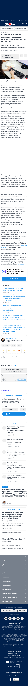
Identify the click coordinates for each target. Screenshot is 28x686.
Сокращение (5, 345)
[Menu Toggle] (2, 24)
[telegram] (5, 618)
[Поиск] (19, 24)
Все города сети (7, 601)
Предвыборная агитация (9, 593)
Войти (6, 380)
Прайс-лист (5, 573)
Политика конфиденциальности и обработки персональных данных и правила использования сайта (14, 658)
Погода (13, 20)
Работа (13, 345)
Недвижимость (5, 20)
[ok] (14, 618)
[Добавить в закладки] (21, 55)
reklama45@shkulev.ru (14, 645)
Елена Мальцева (11, 339)
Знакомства (20, 20)
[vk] (10, 618)
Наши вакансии (6, 585)
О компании (5, 577)
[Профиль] (26, 24)
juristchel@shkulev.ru (20, 640)
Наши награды (6, 581)
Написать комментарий (9, 56)
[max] (18, 618)
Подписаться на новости (9, 557)
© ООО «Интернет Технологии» (14, 675)
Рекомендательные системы (14, 655)
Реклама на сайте (7, 569)
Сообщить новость (8, 561)
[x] (22, 618)
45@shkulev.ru (21, 638)
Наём (19, 345)
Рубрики (4, 565)
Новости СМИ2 (6, 390)
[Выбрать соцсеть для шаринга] (25, 55)
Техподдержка (6, 589)
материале (20, 265)
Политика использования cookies (14, 653)
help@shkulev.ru (17, 641)
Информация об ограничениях (14, 651)
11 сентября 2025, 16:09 (6, 50)
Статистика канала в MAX (10, 597)
